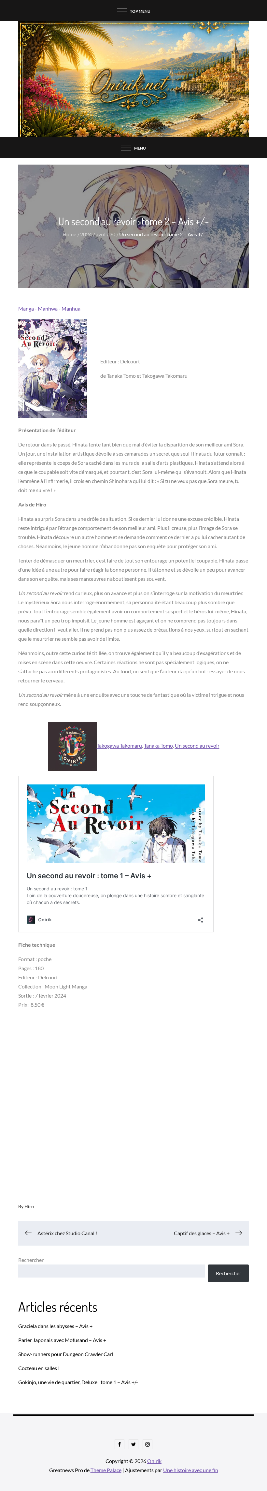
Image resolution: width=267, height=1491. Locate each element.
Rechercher (31, 1260)
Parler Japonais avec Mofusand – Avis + (62, 1340)
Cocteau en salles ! (39, 1368)
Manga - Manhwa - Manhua (49, 308)
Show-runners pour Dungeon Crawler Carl (65, 1354)
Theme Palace (106, 1470)
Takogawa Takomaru (119, 746)
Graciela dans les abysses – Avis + (55, 1326)
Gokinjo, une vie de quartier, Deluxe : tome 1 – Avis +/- (78, 1382)
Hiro (29, 1206)
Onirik (154, 1461)
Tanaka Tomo (158, 746)
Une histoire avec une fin (190, 1470)
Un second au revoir (197, 746)
